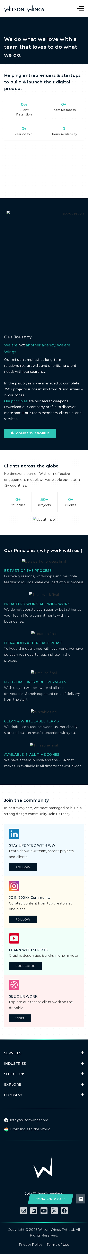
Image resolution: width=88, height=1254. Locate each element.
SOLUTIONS (14, 1074)
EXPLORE (12, 1085)
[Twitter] (54, 1210)
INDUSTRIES (15, 1064)
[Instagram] (23, 1210)
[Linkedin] (33, 1210)
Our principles (16, 401)
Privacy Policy (30, 1245)
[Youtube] (44, 1210)
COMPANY (13, 1095)
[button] (30, 433)
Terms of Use (57, 1245)
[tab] (44, 1053)
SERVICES (12, 1053)
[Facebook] (64, 1210)
